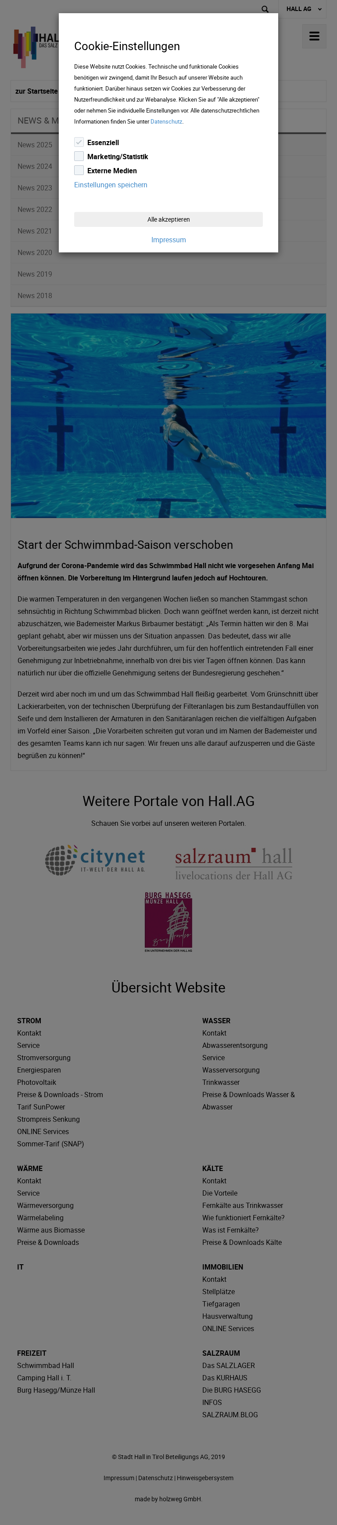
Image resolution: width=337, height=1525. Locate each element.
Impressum (168, 239)
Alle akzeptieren (168, 219)
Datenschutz (166, 121)
